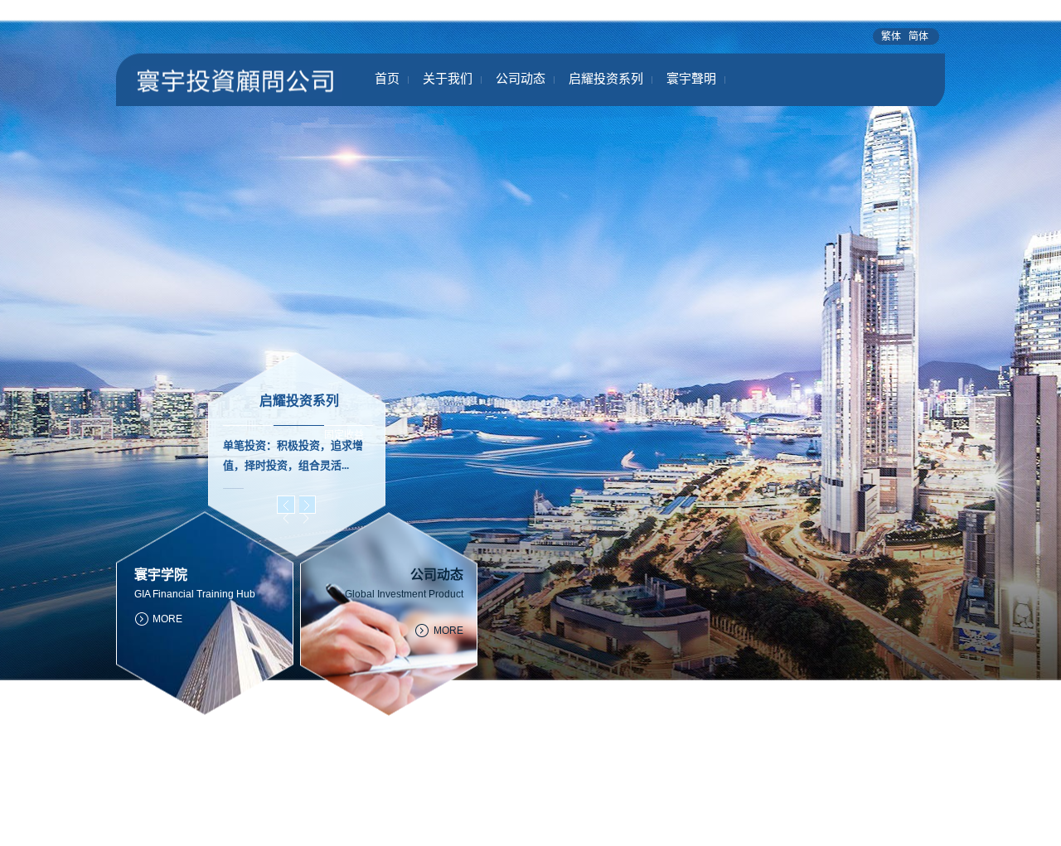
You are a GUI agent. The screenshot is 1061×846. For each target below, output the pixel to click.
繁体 (892, 36)
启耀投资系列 (606, 78)
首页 (387, 78)
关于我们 (447, 78)
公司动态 (520, 78)
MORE (448, 630)
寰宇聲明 (691, 78)
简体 (918, 36)
